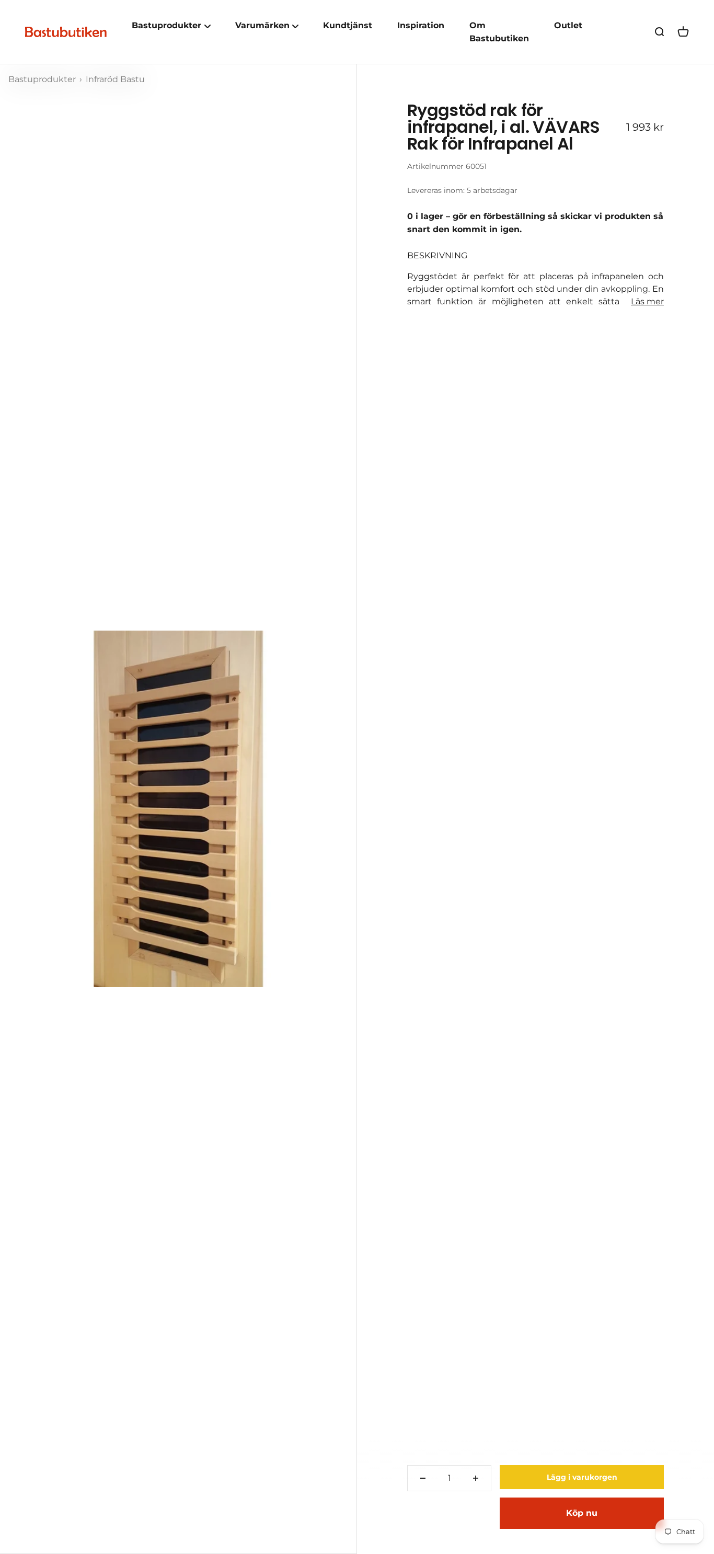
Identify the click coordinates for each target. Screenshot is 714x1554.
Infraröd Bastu (115, 79)
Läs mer (647, 301)
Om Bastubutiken (499, 32)
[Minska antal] (423, 1478)
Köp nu (581, 1513)
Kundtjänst (347, 25)
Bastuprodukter (43, 79)
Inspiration (420, 25)
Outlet (568, 25)
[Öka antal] (475, 1478)
